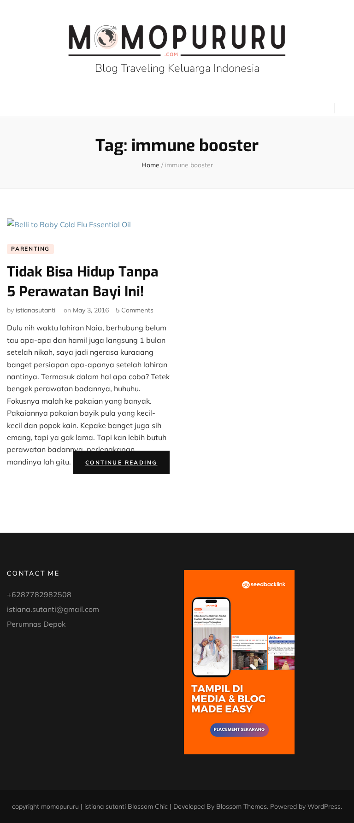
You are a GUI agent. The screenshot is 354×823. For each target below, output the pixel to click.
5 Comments (134, 310)
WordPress (324, 806)
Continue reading (127, 464)
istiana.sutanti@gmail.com (53, 609)
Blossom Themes (241, 806)
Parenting (30, 248)
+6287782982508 (39, 594)
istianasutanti (35, 310)
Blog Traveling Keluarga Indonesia (177, 68)
